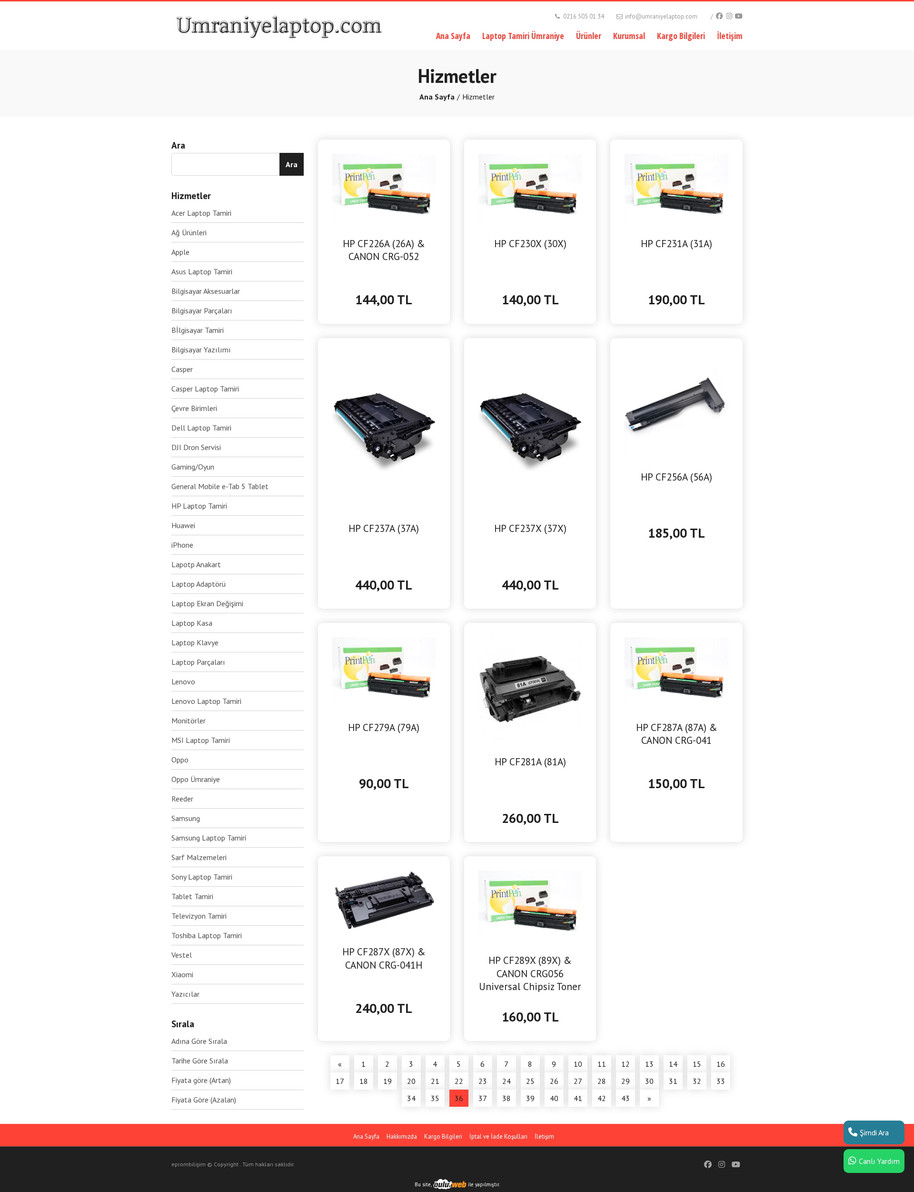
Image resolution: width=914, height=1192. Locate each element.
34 (411, 1098)
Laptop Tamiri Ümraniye (523, 35)
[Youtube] (739, 15)
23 (482, 1081)
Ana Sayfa (453, 35)
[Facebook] (719, 15)
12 (625, 1064)
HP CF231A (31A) (676, 243)
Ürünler (588, 35)
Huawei (183, 525)
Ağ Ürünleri (189, 232)
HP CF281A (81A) (530, 761)
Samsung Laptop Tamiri (208, 837)
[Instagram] (729, 15)
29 (625, 1081)
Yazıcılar (185, 994)
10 (578, 1064)
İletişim (730, 35)
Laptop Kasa (191, 623)
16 (720, 1064)
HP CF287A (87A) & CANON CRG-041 (676, 734)
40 (554, 1098)
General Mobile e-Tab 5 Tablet (219, 486)
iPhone (182, 545)
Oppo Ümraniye (195, 779)
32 (697, 1081)
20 (411, 1081)
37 (482, 1098)
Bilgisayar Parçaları (201, 310)
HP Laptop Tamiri (199, 506)
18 (363, 1081)
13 (649, 1064)
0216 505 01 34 (583, 16)
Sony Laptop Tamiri (201, 876)
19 (387, 1081)
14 (673, 1064)
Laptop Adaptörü (198, 584)
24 (506, 1081)
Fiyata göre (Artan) (201, 1080)
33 (720, 1081)
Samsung (185, 818)
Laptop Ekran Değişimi (207, 603)
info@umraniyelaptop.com (660, 16)
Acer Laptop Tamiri (201, 213)
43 (625, 1098)
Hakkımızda (402, 1136)
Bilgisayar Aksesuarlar (205, 291)
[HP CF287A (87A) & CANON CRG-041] (676, 671)
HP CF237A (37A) (383, 528)
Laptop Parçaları (198, 662)
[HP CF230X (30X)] (530, 187)
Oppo (180, 759)
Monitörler (188, 720)
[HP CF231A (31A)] (676, 187)
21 (435, 1081)
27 (578, 1081)
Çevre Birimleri (194, 408)
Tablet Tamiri (192, 896)
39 (530, 1098)
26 (554, 1081)
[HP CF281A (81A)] (530, 688)
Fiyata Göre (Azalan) (203, 1099)
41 (578, 1098)
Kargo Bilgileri (681, 35)
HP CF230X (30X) (530, 243)
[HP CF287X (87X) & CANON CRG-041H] (384, 900)
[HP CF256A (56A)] (676, 403)
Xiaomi (182, 974)
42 (601, 1098)
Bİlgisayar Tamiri (197, 330)
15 (697, 1064)
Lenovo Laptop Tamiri (206, 701)
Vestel (181, 955)
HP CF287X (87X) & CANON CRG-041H (384, 958)
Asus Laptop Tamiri (201, 271)
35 (435, 1098)
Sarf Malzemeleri (199, 857)
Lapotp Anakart (196, 564)
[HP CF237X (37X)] (530, 429)
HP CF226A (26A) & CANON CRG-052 (384, 250)
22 (459, 1081)
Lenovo (183, 681)
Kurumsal (629, 35)
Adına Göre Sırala (199, 1041)
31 (673, 1081)
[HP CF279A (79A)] (384, 671)
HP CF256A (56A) (676, 477)
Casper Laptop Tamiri (205, 388)
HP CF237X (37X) (530, 528)
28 (601, 1081)
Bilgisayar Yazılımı (201, 349)
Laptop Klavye (195, 642)
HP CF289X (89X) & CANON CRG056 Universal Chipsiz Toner (530, 973)
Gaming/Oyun (192, 466)
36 (459, 1098)
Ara (292, 164)
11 (601, 1064)
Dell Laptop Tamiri (201, 427)
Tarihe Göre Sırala (199, 1060)
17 (340, 1081)
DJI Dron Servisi (196, 447)
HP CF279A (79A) (383, 727)
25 (530, 1081)
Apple (180, 252)
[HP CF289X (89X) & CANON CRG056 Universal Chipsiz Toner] (530, 904)
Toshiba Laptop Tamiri (206, 935)
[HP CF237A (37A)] (384, 429)
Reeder (182, 798)
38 (506, 1098)
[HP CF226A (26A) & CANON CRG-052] (384, 187)
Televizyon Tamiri (199, 916)
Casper (182, 369)
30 (649, 1081)
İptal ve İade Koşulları (498, 1136)
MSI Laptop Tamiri (200, 740)
